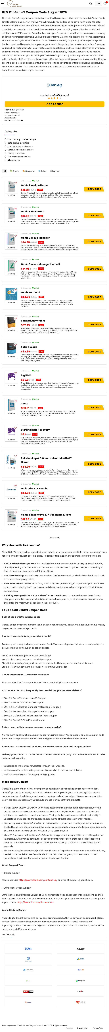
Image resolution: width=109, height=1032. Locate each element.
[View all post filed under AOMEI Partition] (80, 959)
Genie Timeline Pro (32, 211)
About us (69, 1028)
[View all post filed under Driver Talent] (28, 970)
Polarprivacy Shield (33, 320)
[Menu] (3, 3)
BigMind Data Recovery (35, 429)
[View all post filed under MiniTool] (28, 991)
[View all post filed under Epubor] (28, 981)
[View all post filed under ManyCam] (80, 981)
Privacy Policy (82, 1028)
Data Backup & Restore (18, 143)
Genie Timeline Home (34, 185)
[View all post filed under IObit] (28, 948)
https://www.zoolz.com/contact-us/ (38, 880)
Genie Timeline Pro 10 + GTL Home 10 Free (46, 514)
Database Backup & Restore (21, 149)
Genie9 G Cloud (30, 292)
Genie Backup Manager (35, 237)
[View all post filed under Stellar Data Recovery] (80, 991)
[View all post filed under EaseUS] (80, 970)
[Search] (91, 3)
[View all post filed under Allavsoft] (80, 948)
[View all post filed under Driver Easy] (28, 959)
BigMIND (26, 375)
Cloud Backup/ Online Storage (22, 139)
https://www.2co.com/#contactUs (35, 902)
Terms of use (98, 1028)
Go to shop (55, 104)
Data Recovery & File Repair (20, 146)
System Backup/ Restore (19, 156)
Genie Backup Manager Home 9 (40, 264)
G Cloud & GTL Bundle (34, 488)
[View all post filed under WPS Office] (80, 1002)
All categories (14, 160)
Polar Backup (29, 347)
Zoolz (24, 403)
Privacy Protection (16, 153)
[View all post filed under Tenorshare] (28, 1002)
